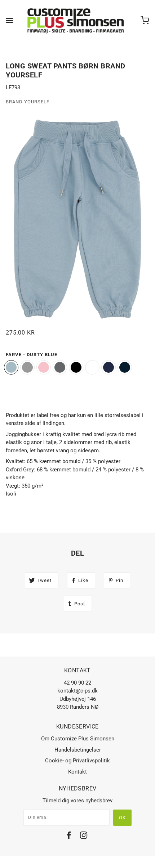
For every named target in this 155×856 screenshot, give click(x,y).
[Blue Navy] (108, 367)
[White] (92, 367)
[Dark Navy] (124, 367)
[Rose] (43, 367)
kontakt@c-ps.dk (77, 690)
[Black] (76, 367)
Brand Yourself (27, 101)
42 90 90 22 (77, 683)
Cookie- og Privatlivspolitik (77, 760)
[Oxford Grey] (27, 367)
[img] (69, 836)
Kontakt (77, 771)
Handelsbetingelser (77, 750)
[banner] (76, 20)
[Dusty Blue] (11, 367)
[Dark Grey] (59, 367)
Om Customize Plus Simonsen (77, 738)
